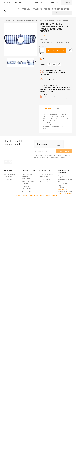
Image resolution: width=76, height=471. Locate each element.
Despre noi (25, 186)
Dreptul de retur (27, 174)
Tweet (54, 64)
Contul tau (44, 170)
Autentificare (43, 177)
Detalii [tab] (56, 108)
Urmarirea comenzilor (46, 174)
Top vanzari (8, 179)
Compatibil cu (24, 9)
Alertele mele (43, 182)
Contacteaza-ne (27, 188)
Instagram (10, 162)
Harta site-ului (26, 191)
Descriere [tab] (47, 108)
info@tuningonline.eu (65, 194)
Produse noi (8, 177)
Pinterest (59, 64)
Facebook (6, 162)
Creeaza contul (44, 179)
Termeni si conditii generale (56, 9)
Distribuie (49, 64)
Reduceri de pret (9, 174)
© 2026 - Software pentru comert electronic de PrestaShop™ (38, 196)
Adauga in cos (56, 50)
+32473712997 (16, 2)
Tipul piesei (37, 9)
